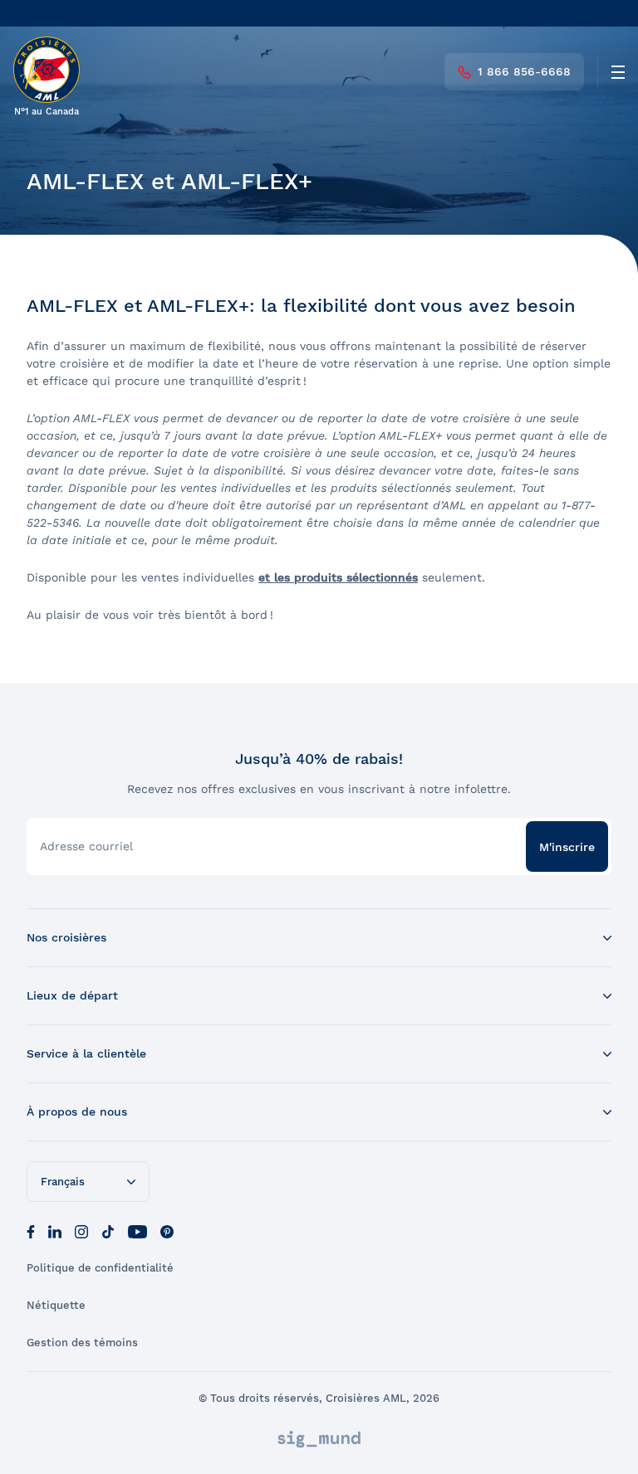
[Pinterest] (167, 1230)
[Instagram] (81, 1230)
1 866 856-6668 (524, 71)
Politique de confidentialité (100, 1268)
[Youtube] (137, 1230)
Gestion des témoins (82, 1342)
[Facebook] (31, 1230)
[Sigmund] (319, 1439)
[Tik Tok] (108, 1230)
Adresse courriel (86, 846)
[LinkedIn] (55, 1230)
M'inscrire (567, 847)
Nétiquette (56, 1305)
